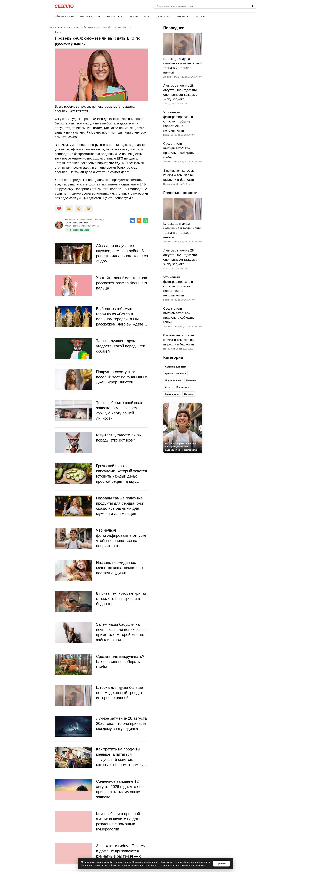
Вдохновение (183, 16)
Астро (147, 16)
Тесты (68, 27)
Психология (163, 16)
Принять (221, 863)
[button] (200, 428)
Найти (253, 6)
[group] (182, 428)
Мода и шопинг (114, 16)
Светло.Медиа (57, 27)
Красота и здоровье (90, 16)
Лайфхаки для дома (64, 16)
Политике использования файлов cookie (183, 865)
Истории (200, 16)
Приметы (133, 16)
